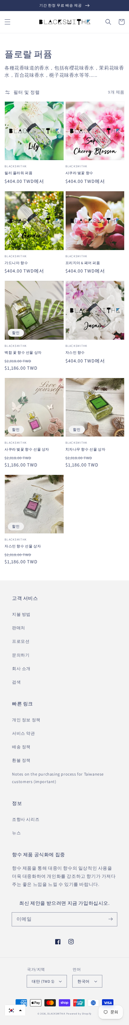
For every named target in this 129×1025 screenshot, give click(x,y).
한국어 (83, 981)
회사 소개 (21, 668)
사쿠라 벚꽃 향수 (79, 173)
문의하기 (20, 655)
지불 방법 (21, 614)
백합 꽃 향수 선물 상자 (23, 352)
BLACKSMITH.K (56, 1013)
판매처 (18, 627)
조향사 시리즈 (25, 819)
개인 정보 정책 (26, 720)
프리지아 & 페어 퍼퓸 (82, 263)
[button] (7, 21)
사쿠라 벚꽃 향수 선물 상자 (26, 449)
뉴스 (16, 833)
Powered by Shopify (79, 1013)
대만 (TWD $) (43, 981)
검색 (16, 682)
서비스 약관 (23, 733)
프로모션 (20, 641)
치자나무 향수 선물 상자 (85, 449)
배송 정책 (21, 746)
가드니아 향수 (16, 263)
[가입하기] (110, 919)
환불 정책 (21, 760)
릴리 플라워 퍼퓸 (18, 173)
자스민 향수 (75, 352)
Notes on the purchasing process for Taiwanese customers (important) (58, 777)
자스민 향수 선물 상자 (22, 546)
